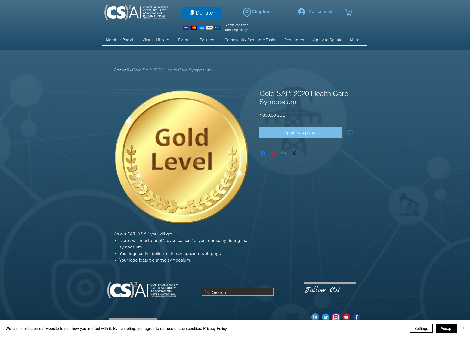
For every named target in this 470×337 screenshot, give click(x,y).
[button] (349, 12)
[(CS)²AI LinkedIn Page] (315, 317)
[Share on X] (294, 153)
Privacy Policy (215, 328)
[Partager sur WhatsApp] (283, 153)
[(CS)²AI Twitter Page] (325, 317)
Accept (446, 328)
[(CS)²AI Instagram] (336, 317)
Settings (421, 328)
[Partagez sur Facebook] (263, 153)
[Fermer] (463, 328)
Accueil (121, 70)
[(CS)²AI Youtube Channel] (346, 317)
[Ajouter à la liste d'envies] (350, 132)
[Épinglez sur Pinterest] (273, 153)
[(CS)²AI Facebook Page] (356, 317)
